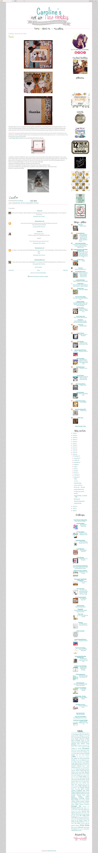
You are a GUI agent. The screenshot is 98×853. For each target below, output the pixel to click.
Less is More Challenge (75, 775)
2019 (74, 437)
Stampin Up (76, 806)
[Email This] (30, 201)
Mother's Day (85, 779)
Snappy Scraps (80, 259)
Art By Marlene (78, 742)
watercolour (86, 829)
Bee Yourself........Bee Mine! (79, 487)
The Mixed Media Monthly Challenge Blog (80, 657)
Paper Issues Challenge (81, 782)
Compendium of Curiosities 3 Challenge (79, 751)
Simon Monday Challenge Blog (80, 520)
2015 (74, 446)
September (76, 462)
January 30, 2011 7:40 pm (39, 216)
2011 (74, 454)
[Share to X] (33, 201)
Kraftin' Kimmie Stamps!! (80, 597)
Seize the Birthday (80, 523)
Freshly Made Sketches (80, 540)
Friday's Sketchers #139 (17, 138)
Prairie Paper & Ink (80, 316)
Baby (78, 743)
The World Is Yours (83, 368)
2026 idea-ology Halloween (80, 269)
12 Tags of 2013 (74, 732)
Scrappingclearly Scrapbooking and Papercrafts (80, 250)
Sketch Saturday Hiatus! (80, 606)
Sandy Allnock (80, 283)
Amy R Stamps (75, 740)
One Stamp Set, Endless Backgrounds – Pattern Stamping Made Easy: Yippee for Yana (80, 246)
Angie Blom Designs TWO (80, 409)
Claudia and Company (75, 750)
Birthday (73, 745)
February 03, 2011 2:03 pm (39, 243)
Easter (75, 761)
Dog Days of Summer (83, 351)
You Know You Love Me (79, 491)
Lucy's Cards (80, 324)
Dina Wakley (74, 758)
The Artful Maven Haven (80, 271)
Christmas (85, 748)
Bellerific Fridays (85, 743)
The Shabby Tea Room (80, 704)
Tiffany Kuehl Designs (51, 850)
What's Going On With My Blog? (80, 317)
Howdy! (83, 260)
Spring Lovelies (83, 385)
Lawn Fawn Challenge (83, 289)
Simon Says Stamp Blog (80, 243)
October (76, 460)
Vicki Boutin (80, 319)
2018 (74, 439)
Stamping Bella (29, 203)
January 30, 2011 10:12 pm (39, 226)
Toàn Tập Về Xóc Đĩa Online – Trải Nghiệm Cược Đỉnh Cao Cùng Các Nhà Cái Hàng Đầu (80, 304)
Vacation (75, 827)
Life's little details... (80, 392)
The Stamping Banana (80, 384)
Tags (88, 811)
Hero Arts (23, 203)
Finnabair (87, 761)
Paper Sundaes (83, 785)
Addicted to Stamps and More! (80, 570)
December (76, 456)
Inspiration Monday (80, 714)
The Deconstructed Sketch (82, 817)
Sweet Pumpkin (83, 402)
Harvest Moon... (83, 226)
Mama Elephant (84, 775)
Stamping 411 (86, 806)
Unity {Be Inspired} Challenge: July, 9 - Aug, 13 (83, 723)
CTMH (73, 757)
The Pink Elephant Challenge (81, 820)
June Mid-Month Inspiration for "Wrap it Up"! (83, 660)
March (75, 472)
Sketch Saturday (80, 605)
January (76, 477)
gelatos (80, 764)
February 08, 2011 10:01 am (39, 264)
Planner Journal (84, 787)
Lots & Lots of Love (78, 485)
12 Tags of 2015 (81, 732)
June (75, 468)
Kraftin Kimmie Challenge (84, 773)
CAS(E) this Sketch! (80, 631)
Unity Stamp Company (80, 400)
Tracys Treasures (80, 333)
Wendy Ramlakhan (39, 260)
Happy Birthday (77, 483)
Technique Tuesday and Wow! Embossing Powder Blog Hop (83, 378)
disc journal (80, 758)
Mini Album (76, 776)
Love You (76, 481)
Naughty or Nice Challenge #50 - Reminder (83, 668)
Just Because (85, 772)
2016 (74, 443)
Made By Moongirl (80, 367)
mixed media (82, 776)
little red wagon (80, 557)
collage (81, 750)
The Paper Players (80, 532)
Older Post (65, 270)
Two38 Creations (80, 307)
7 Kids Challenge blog (80, 674)
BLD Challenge (79, 745)
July (75, 466)
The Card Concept (80, 588)
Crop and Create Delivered (82, 754)
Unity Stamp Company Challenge (80, 720)
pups (79, 789)
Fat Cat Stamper (80, 375)
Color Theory (86, 750)
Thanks (75, 478)
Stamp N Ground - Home (80, 426)
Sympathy (84, 811)
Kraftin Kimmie (74, 773)
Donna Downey (78, 760)
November (76, 458)
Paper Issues (80, 614)
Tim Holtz (80, 268)
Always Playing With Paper (80, 350)
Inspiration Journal (80, 713)
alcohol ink (86, 735)
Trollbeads (83, 823)
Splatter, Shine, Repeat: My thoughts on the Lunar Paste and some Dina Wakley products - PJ (83, 254)
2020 (74, 435)
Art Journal (84, 742)
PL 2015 (78, 787)
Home (38, 270)
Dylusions (84, 760)
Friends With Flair (75, 764)
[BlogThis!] (32, 201)
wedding (73, 830)
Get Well (75, 493)
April (75, 470)
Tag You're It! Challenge (80, 648)
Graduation (73, 766)
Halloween (79, 766)
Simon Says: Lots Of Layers (80, 521)
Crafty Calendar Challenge (78, 753)
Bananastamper (38, 221)
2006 (74, 510)
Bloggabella (80, 609)
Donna (38, 210)
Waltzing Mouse (80, 828)
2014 (74, 448)
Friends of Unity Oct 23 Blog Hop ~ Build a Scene (83, 310)
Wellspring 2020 (78, 830)
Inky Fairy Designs (80, 358)
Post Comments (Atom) (41, 272)
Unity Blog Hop (83, 410)
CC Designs (78, 748)
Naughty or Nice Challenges (80, 666)
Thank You (36, 203)
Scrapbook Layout (80, 792)
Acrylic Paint (81, 734)
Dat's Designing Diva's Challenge (82, 756)
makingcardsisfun (80, 301)
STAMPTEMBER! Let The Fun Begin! (80, 281)
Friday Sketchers (16, 203)
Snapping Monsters (80, 233)
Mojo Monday (78, 779)
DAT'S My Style (80, 341)
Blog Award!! (77, 499)
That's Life (80, 224)
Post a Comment (38, 267)
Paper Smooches (78, 784)
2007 (74, 508)
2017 (74, 441)
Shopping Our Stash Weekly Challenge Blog (80, 579)
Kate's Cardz (80, 417)
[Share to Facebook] (35, 201)
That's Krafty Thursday (84, 814)
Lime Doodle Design (80, 280)
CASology (80, 622)
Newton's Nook (81, 781)
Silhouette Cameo (81, 795)
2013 (74, 450)
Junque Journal (79, 772)
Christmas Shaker (83, 325)
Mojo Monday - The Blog (80, 696)
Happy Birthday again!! (79, 501)
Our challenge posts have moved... (80, 717)
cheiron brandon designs (80, 296)
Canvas (76, 746)
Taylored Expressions (76, 812)
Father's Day (82, 761)
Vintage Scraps (80, 288)
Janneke (38, 231)
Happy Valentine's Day (79, 489)
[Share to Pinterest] (36, 201)
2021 (74, 433)
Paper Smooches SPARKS (80, 716)
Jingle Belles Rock (80, 549)
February (76, 475)
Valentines (80, 827)
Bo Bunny (84, 745)
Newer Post (11, 270)
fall (78, 761)
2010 (74, 506)
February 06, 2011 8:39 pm (39, 255)
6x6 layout (76, 734)
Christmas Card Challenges (80, 687)
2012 (74, 452)
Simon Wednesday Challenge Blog (80, 565)
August (75, 464)
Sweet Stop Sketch (82, 809)
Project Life (74, 788)
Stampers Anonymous (84, 804)
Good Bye (87, 764)
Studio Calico (83, 808)
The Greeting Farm (80, 683)
